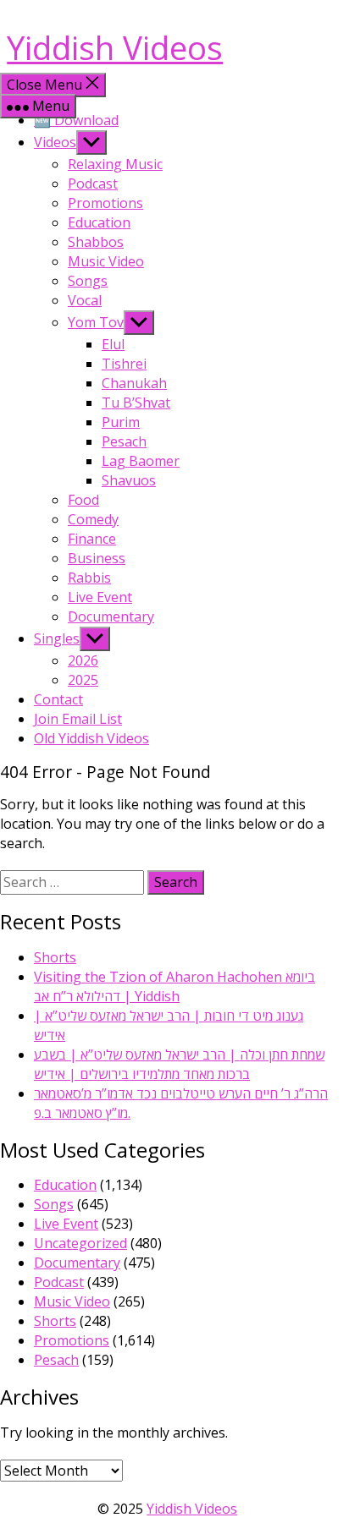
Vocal (85, 300)
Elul (113, 344)
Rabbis (89, 577)
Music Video (106, 261)
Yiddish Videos (115, 47)
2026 (83, 660)
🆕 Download (76, 120)
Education (99, 222)
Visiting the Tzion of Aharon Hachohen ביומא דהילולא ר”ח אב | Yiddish (174, 986)
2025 (83, 680)
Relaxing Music (115, 164)
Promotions (105, 203)
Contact (58, 699)
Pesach (124, 441)
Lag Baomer (141, 461)
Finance (92, 538)
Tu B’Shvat (136, 402)
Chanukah (134, 383)
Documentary (111, 616)
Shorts (55, 957)
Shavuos (129, 480)
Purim (121, 422)
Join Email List (78, 718)
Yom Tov (96, 322)
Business (96, 558)
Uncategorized (80, 1243)
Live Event (100, 597)
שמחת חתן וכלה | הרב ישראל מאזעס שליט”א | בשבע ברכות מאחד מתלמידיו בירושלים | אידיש (179, 1064)
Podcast (93, 183)
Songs (88, 280)
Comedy (93, 519)
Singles (57, 638)
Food (83, 499)
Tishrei (124, 363)
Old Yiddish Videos (91, 738)
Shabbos (96, 242)
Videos (55, 142)
